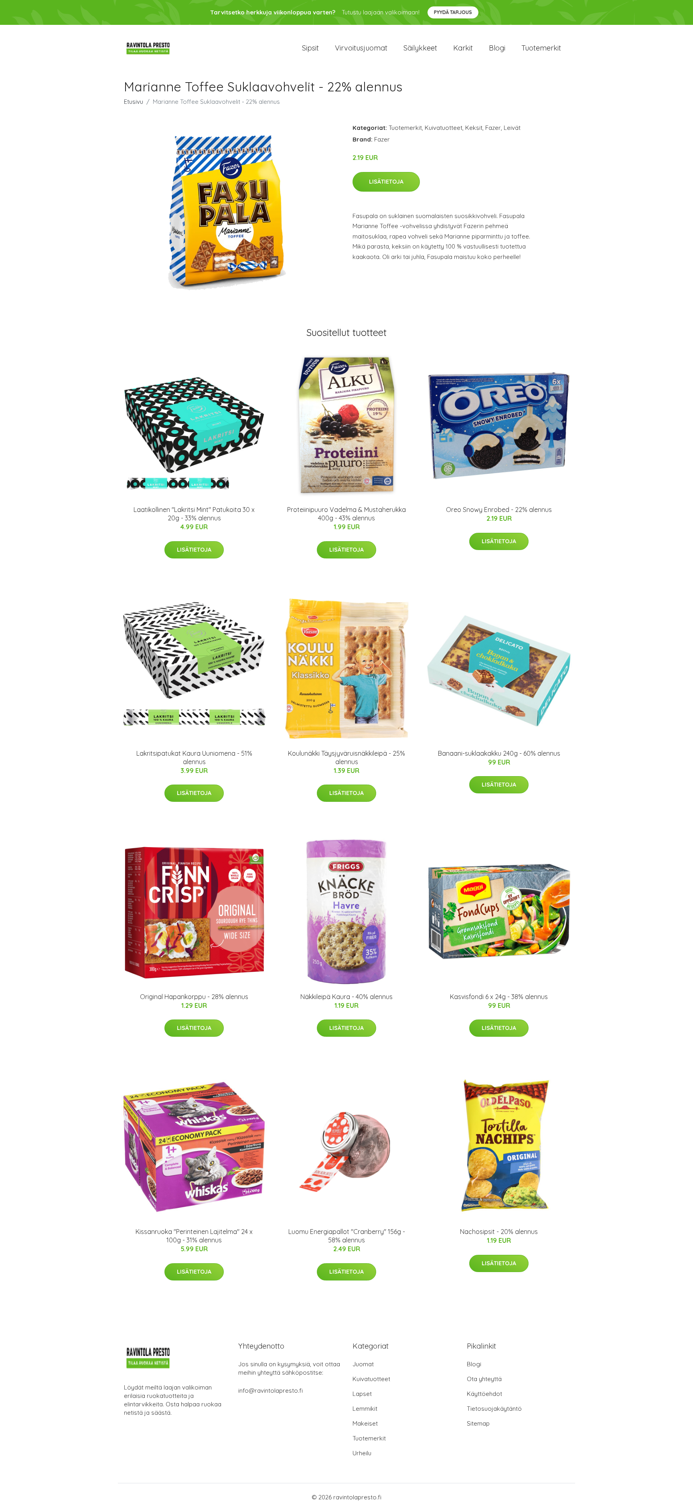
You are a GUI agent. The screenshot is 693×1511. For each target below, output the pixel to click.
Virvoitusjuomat (361, 48)
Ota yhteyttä (484, 1379)
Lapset (362, 1394)
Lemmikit (365, 1408)
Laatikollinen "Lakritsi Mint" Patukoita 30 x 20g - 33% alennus (194, 514)
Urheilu (362, 1453)
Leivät (512, 127)
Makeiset (365, 1423)
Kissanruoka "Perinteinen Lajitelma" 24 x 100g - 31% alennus (194, 1236)
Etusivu (133, 101)
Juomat (363, 1364)
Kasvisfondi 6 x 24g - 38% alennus (499, 997)
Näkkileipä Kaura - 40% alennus (346, 997)
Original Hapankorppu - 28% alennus (194, 997)
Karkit (463, 48)
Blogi (497, 48)
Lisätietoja (386, 181)
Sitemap (478, 1423)
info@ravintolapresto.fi (270, 1390)
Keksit (473, 127)
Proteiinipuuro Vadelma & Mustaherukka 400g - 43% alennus (346, 514)
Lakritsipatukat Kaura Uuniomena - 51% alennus (194, 757)
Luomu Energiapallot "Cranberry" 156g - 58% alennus (346, 1236)
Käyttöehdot (484, 1394)
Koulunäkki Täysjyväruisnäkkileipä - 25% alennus (346, 757)
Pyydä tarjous (453, 12)
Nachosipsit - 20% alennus (499, 1232)
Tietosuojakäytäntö (494, 1408)
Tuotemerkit (541, 48)
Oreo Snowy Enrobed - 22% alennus (499, 510)
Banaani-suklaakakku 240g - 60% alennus (499, 753)
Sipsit (310, 48)
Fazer (493, 127)
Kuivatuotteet (443, 127)
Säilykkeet (420, 48)
